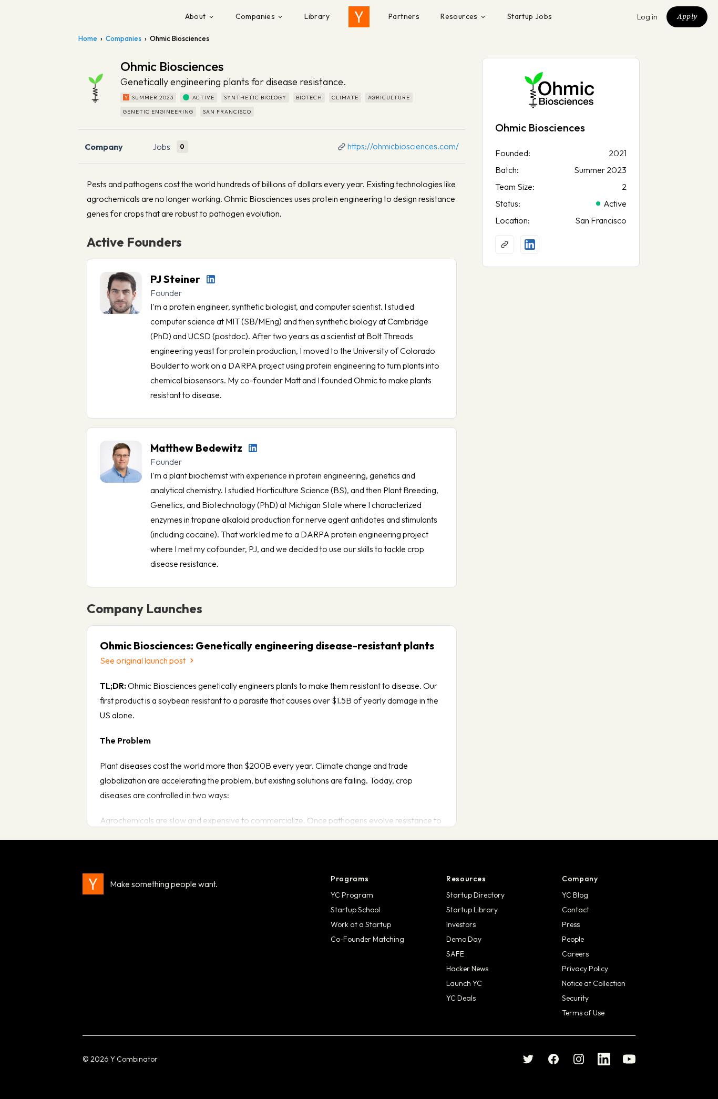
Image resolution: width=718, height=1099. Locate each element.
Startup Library (472, 909)
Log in (647, 17)
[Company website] (504, 244)
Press (571, 924)
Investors (461, 924)
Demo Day (463, 939)
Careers (575, 954)
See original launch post (143, 660)
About (195, 16)
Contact (575, 909)
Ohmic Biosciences (540, 127)
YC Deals (461, 998)
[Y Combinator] (359, 16)
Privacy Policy (585, 968)
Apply (687, 16)
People (573, 939)
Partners (403, 16)
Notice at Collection (593, 983)
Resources (459, 16)
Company (104, 146)
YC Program (352, 895)
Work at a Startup (361, 924)
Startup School (355, 909)
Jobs (161, 146)
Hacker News (467, 968)
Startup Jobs (529, 16)
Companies (255, 16)
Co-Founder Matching (367, 939)
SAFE (455, 954)
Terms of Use (583, 1012)
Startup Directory (475, 895)
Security (575, 998)
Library (317, 16)
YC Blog (575, 895)
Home (87, 38)
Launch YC (464, 983)
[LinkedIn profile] (210, 279)
